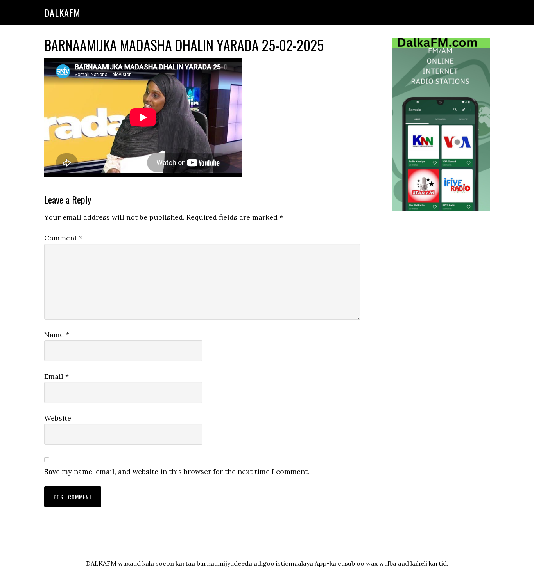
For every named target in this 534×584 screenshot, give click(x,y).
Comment (63, 237)
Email (56, 376)
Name (56, 334)
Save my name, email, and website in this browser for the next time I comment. (176, 471)
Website (57, 418)
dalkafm (62, 12)
